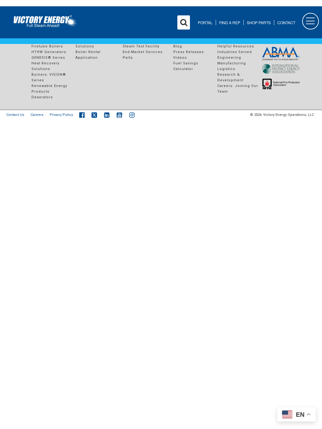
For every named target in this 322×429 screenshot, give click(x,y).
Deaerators (42, 97)
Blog (177, 46)
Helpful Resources (235, 46)
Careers (37, 115)
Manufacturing (231, 63)
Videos (180, 58)
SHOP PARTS (259, 22)
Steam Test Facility (141, 46)
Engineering (229, 58)
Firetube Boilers (47, 46)
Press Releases (188, 52)
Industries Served (234, 52)
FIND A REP (229, 22)
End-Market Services (143, 52)
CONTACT (286, 22)
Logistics (226, 69)
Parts (128, 58)
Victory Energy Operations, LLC (288, 115)
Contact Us (15, 115)
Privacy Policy (61, 115)
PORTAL (205, 22)
